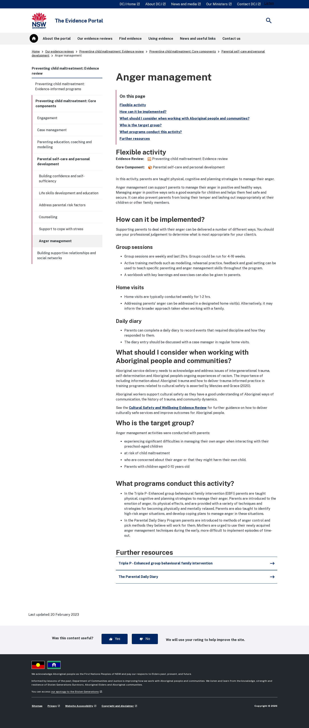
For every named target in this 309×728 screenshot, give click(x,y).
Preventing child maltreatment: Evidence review (111, 51)
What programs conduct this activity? (151, 132)
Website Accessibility (80, 705)
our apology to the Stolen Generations (76, 691)
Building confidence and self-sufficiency (62, 178)
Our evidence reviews (59, 51)
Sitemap (37, 705)
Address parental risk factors (62, 205)
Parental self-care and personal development (63, 161)
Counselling (48, 217)
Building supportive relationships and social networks (66, 255)
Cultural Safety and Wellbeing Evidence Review (168, 408)
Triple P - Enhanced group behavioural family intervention (166, 563)
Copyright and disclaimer (119, 705)
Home (36, 51)
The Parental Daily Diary (138, 577)
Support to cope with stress (61, 229)
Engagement (47, 118)
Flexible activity (133, 105)
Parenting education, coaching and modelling (64, 144)
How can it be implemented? (143, 112)
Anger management (55, 241)
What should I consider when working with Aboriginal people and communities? (185, 118)
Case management (52, 130)
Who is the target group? (141, 125)
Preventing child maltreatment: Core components (182, 51)
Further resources (135, 139)
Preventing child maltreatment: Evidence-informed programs (60, 86)
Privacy (54, 705)
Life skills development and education (68, 193)
